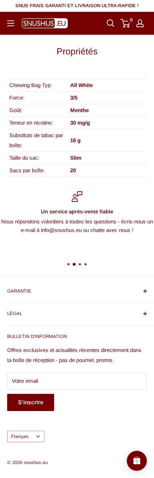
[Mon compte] (140, 23)
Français (19, 436)
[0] (125, 23)
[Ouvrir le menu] (10, 23)
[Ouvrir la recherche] (111, 23)
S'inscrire (30, 402)
